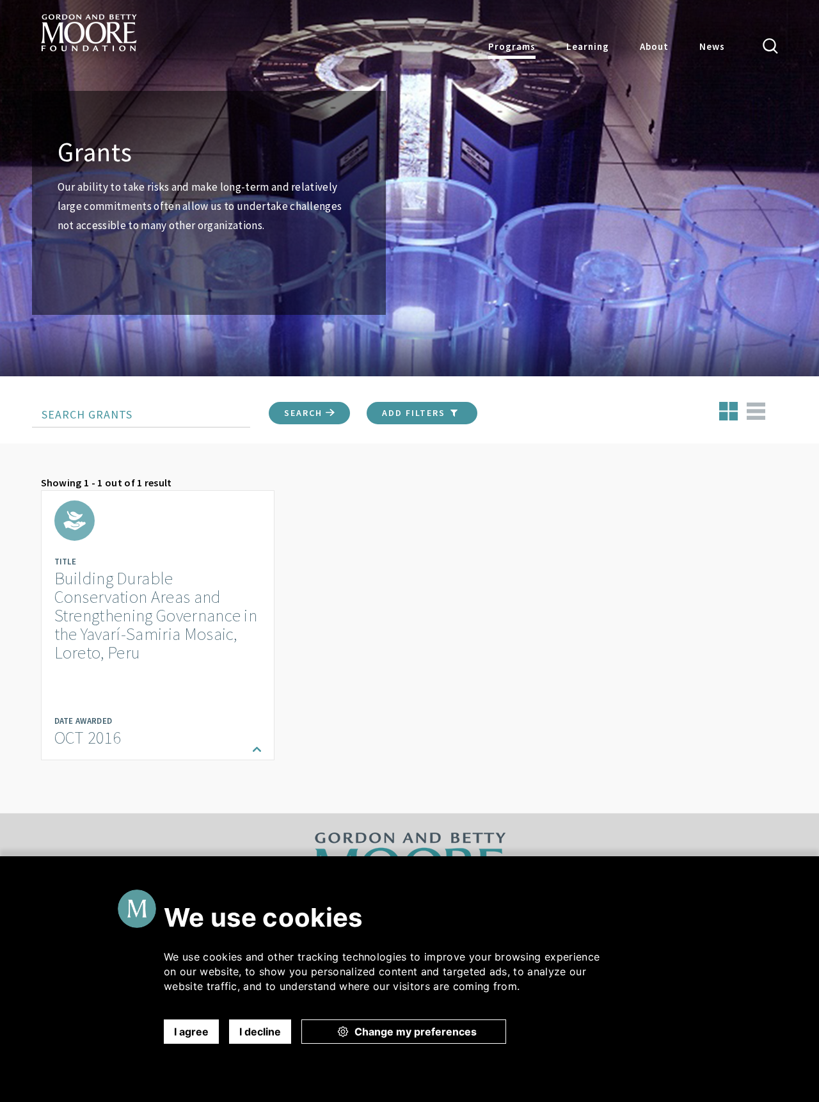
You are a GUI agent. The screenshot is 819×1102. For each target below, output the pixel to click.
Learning (587, 46)
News (712, 46)
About (654, 46)
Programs (512, 46)
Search (305, 413)
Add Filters (415, 413)
